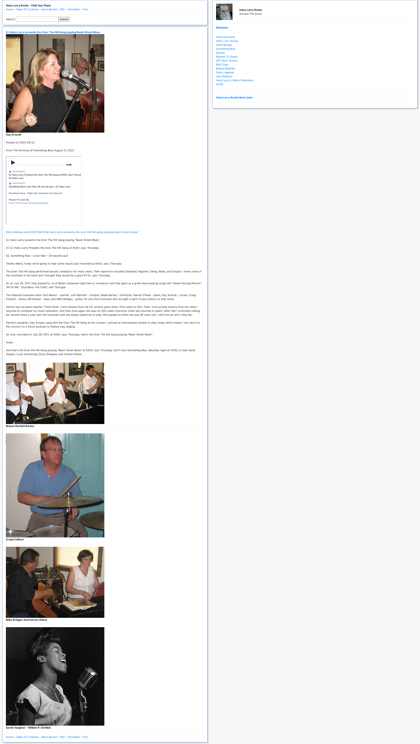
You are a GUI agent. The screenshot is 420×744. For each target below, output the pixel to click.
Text (85, 9)
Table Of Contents (27, 9)
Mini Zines (222, 64)
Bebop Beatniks (225, 68)
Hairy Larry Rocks (227, 41)
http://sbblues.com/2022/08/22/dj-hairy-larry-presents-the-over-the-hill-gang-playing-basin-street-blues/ (72, 232)
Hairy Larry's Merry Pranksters (235, 80)
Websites (222, 27)
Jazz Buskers (224, 76)
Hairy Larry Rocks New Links (234, 97)
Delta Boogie (224, 44)
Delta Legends (225, 72)
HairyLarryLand (225, 37)
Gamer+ (221, 52)
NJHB (219, 84)
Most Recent (49, 9)
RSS (62, 9)
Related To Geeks (227, 56)
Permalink (74, 9)
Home (9, 9)
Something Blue (225, 48)
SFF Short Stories (227, 60)
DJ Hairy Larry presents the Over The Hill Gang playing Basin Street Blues (53, 32)
